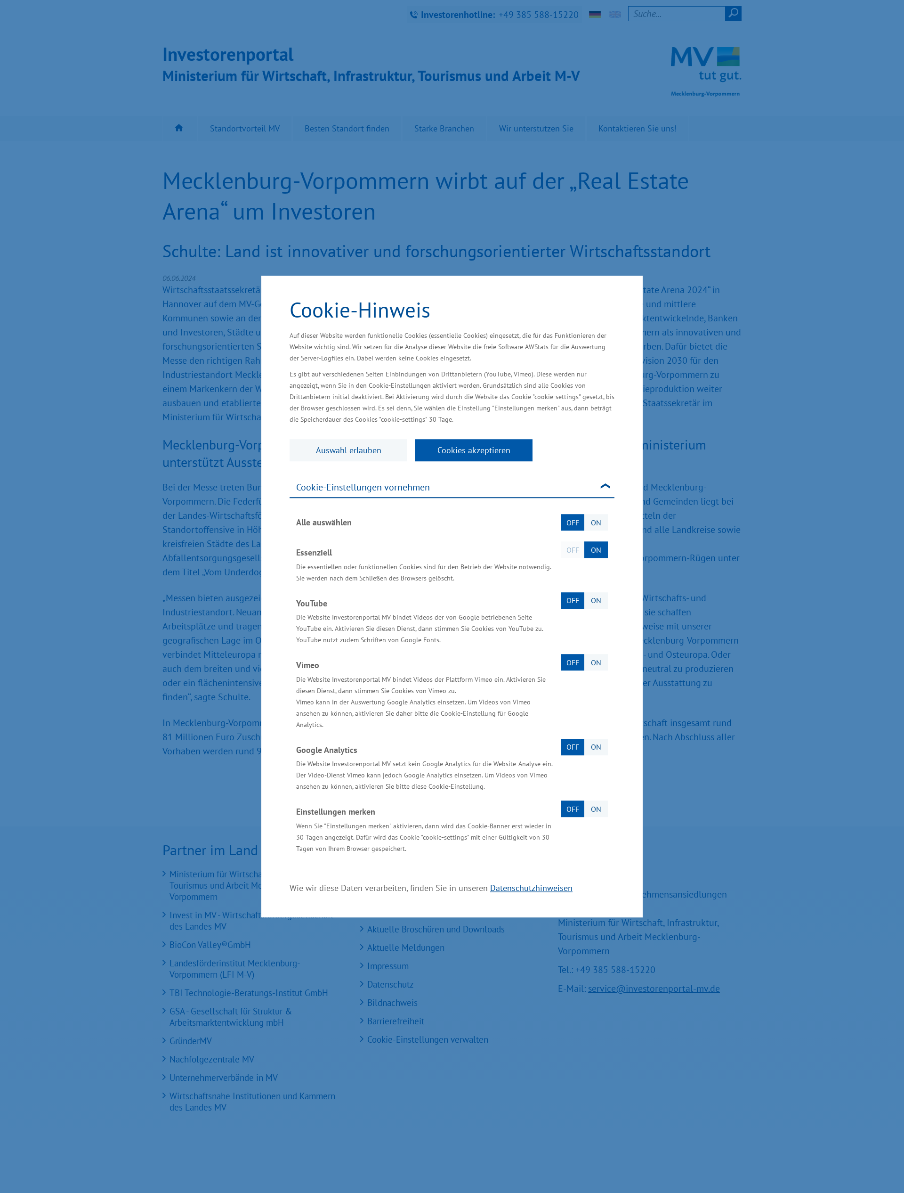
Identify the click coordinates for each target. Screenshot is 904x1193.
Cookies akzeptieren (473, 450)
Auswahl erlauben (348, 450)
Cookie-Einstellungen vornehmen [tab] (363, 487)
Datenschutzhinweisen (531, 887)
